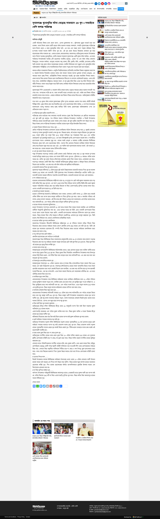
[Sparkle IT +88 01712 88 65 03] (137, 517)
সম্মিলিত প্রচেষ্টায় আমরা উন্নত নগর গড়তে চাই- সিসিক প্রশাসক (115, 60)
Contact (28, 517)
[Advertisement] (63, 405)
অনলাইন (60, 9)
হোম (36, 9)
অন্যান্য (115, 9)
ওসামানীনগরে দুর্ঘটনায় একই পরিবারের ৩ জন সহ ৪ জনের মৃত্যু (115, 72)
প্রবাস (90, 9)
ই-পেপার (120, 9)
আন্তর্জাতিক (72, 9)
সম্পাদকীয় (109, 9)
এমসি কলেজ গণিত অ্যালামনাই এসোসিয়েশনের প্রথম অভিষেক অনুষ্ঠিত (40, 458)
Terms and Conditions (10, 517)
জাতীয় (65, 9)
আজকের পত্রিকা (44, 9)
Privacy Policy (21, 517)
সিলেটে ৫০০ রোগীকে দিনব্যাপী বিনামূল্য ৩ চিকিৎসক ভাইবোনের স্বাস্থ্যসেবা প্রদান (115, 87)
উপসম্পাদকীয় (100, 9)
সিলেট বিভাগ (52, 9)
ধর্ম (94, 9)
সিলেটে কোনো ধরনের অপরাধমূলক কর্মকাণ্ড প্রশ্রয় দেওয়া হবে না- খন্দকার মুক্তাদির (116, 47)
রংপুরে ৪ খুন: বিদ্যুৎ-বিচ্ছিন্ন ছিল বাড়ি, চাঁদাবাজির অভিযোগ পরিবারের (114, 22)
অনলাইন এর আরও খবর (42, 421)
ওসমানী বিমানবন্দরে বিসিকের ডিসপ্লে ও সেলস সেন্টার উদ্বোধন (115, 68)
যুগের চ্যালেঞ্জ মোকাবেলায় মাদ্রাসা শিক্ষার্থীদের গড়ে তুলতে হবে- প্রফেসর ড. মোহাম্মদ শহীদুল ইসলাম (115, 94)
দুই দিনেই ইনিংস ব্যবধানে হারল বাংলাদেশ (115, 26)
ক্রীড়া (77, 9)
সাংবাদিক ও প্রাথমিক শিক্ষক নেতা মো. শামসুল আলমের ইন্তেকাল (114, 31)
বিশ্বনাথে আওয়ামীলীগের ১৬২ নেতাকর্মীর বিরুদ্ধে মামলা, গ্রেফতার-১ (115, 41)
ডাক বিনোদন (84, 9)
